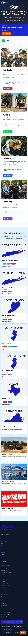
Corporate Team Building (6, 572)
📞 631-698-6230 (5, 536)
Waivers (2, 601)
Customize (8, 632)
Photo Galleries (4, 557)
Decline (16, 632)
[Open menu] (25, 2)
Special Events (4, 616)
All (3, 40)
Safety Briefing (4, 605)
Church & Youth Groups (6, 576)
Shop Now (5, 33)
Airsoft (16, 40)
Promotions (3, 545)
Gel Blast (14, 44)
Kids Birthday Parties (5, 568)
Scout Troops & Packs (5, 585)
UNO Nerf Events (4, 548)
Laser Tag (23, 40)
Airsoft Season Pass (5, 614)
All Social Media (4, 618)
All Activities (3, 554)
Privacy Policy (9, 629)
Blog (2, 543)
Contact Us (3, 603)
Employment (3, 561)
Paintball (9, 40)
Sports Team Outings (5, 587)
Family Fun (3, 581)
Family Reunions (4, 583)
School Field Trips (4, 574)
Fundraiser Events (5, 590)
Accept (22, 632)
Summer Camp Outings (6, 579)
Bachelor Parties (4, 570)
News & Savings (4, 599)
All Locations (3, 559)
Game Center (4, 596)
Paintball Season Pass (5, 612)
